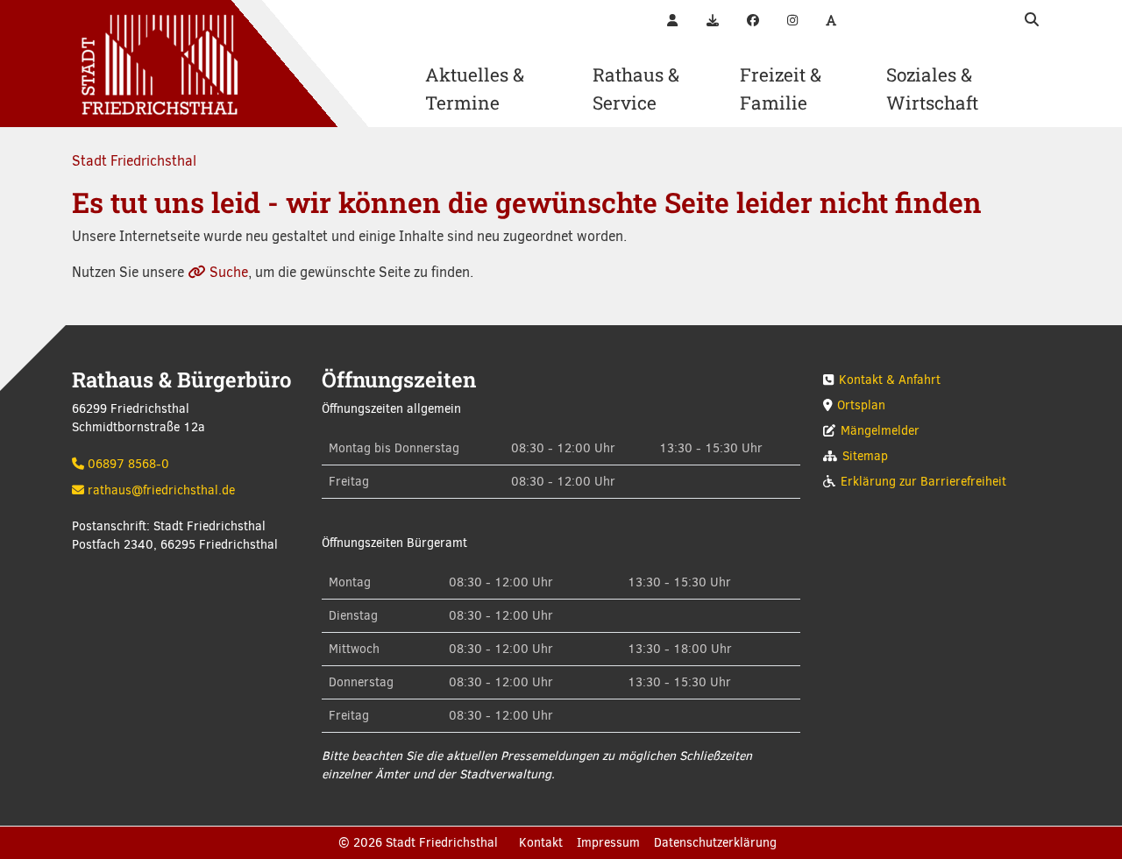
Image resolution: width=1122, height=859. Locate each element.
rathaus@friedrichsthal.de (161, 490)
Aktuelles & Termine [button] (474, 88)
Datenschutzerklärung (715, 842)
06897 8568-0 (128, 464)
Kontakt (541, 842)
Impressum (608, 842)
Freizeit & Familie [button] (780, 88)
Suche (228, 272)
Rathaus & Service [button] (636, 88)
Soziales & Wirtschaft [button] (932, 88)
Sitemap (865, 456)
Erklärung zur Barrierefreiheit (923, 481)
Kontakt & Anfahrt (890, 380)
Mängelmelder (880, 430)
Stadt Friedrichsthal (134, 161)
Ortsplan (861, 405)
